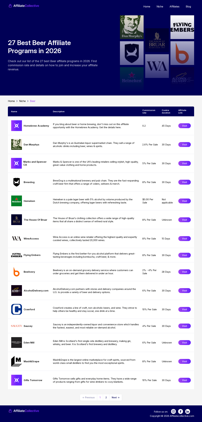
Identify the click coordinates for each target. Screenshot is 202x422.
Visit (184, 125)
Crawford (29, 309)
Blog (188, 6)
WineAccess (31, 238)
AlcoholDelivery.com (36, 290)
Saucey (28, 325)
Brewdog (29, 182)
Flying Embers (32, 255)
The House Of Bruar (35, 219)
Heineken (29, 200)
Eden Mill (29, 342)
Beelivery (29, 271)
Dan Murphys (31, 144)
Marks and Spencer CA (35, 163)
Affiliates (174, 6)
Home (146, 6)
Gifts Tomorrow (33, 380)
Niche (160, 6)
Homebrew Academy (36, 125)
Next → (115, 397)
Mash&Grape (31, 361)
